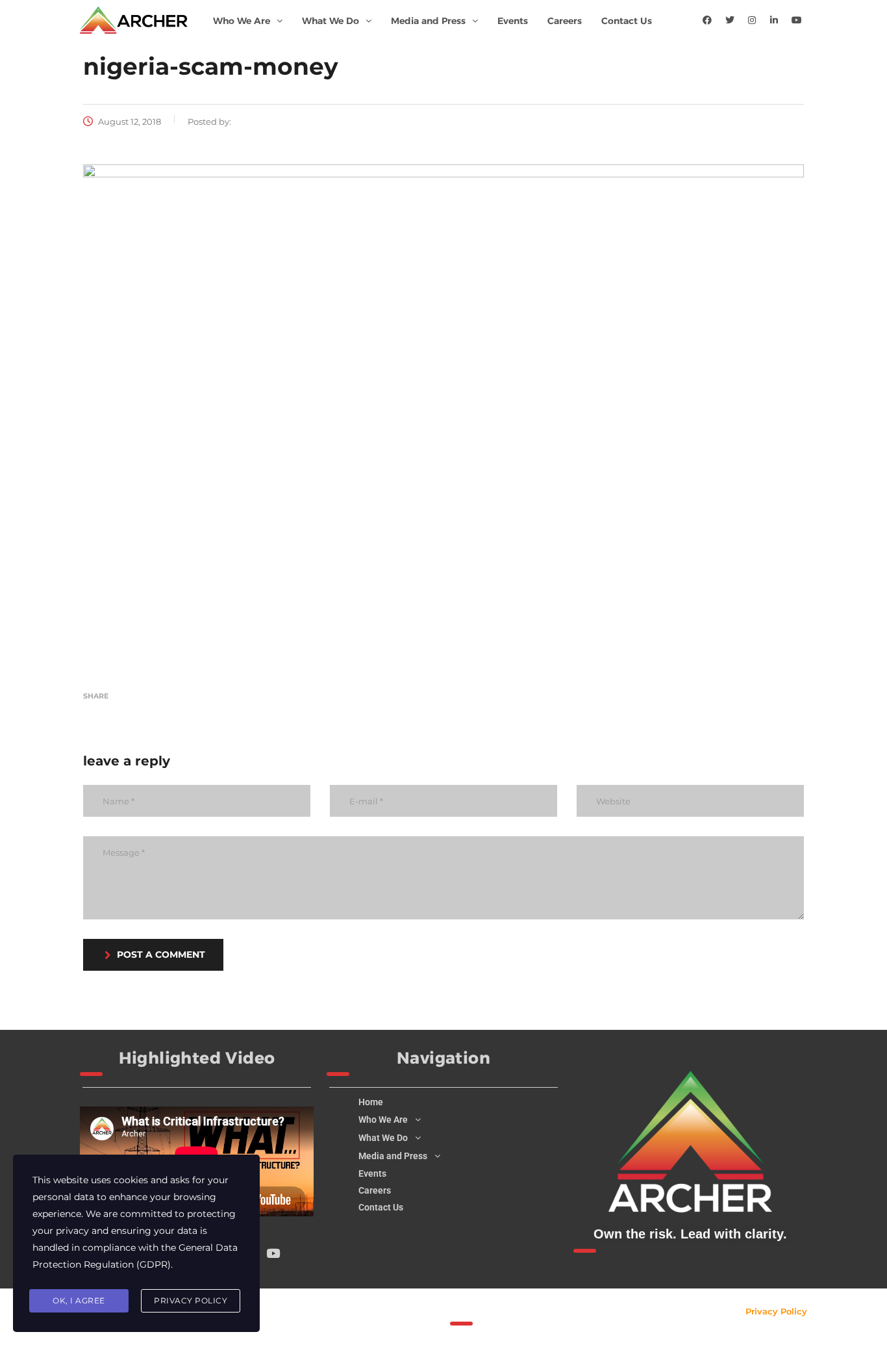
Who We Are (241, 21)
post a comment (161, 954)
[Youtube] (796, 20)
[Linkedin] (774, 20)
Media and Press (428, 21)
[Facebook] (707, 20)
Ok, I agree (79, 1300)
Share (95, 695)
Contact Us (626, 21)
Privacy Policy (776, 1311)
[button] (247, 20)
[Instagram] (752, 20)
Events (512, 21)
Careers (564, 21)
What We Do (330, 21)
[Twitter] (729, 20)
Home (370, 1102)
